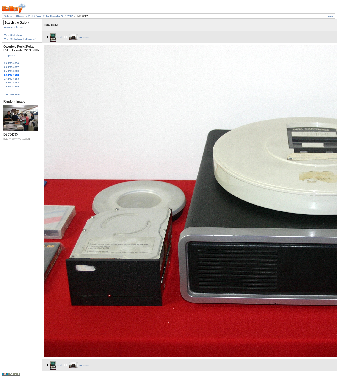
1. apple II (9, 55)
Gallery (8, 16)
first (59, 37)
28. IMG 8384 (11, 82)
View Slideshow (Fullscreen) (20, 39)
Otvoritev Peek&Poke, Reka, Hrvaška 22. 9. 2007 (44, 16)
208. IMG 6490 (12, 94)
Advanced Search (14, 27)
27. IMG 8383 (11, 79)
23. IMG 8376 (11, 63)
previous (84, 37)
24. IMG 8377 (11, 67)
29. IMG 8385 (11, 86)
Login (330, 16)
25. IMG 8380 (11, 71)
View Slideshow (13, 35)
